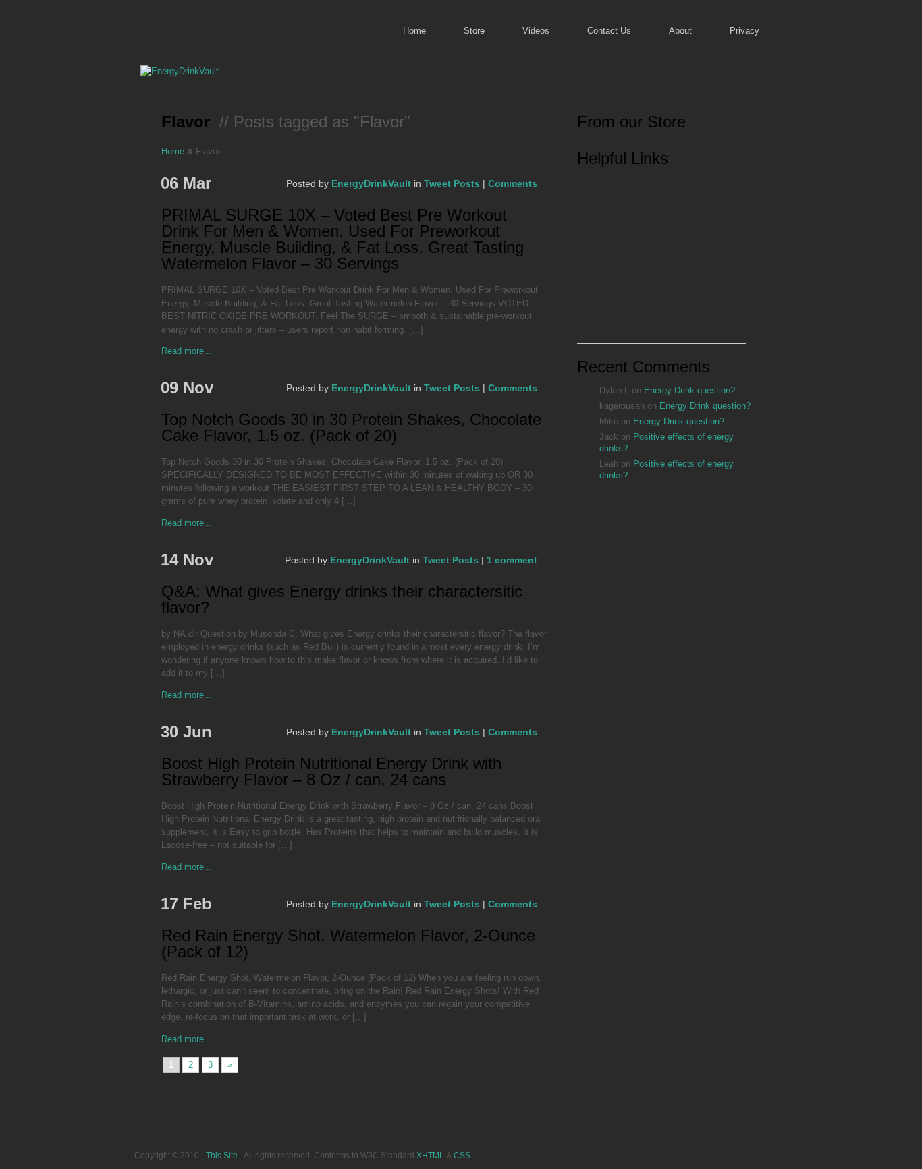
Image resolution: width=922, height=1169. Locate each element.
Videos (535, 31)
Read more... (186, 351)
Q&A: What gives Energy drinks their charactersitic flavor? (341, 600)
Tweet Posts (452, 183)
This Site (222, 1155)
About (680, 31)
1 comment (512, 559)
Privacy (744, 31)
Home (414, 31)
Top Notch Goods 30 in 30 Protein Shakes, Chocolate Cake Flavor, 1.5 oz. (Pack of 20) (351, 428)
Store (474, 31)
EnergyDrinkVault (371, 183)
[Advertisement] (661, 259)
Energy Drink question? (689, 390)
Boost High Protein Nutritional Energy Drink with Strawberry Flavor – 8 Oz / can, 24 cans (331, 772)
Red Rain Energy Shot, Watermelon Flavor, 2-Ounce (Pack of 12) (348, 944)
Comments (512, 183)
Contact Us (609, 31)
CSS (462, 1155)
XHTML (430, 1155)
